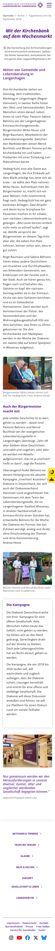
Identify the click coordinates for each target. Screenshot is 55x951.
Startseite (8, 15)
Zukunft (27, 878)
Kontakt (43, 923)
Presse (29, 926)
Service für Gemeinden (22, 930)
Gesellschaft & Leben (25, 886)
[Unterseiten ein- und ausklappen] (41, 834)
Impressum (13, 923)
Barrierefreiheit (14, 926)
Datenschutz (29, 923)
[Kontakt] (51, 472)
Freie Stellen (43, 926)
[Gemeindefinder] (51, 479)
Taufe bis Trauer (25, 844)
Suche (41, 930)
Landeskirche (25, 897)
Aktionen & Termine (25, 833)
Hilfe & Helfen (25, 867)
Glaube (25, 856)
